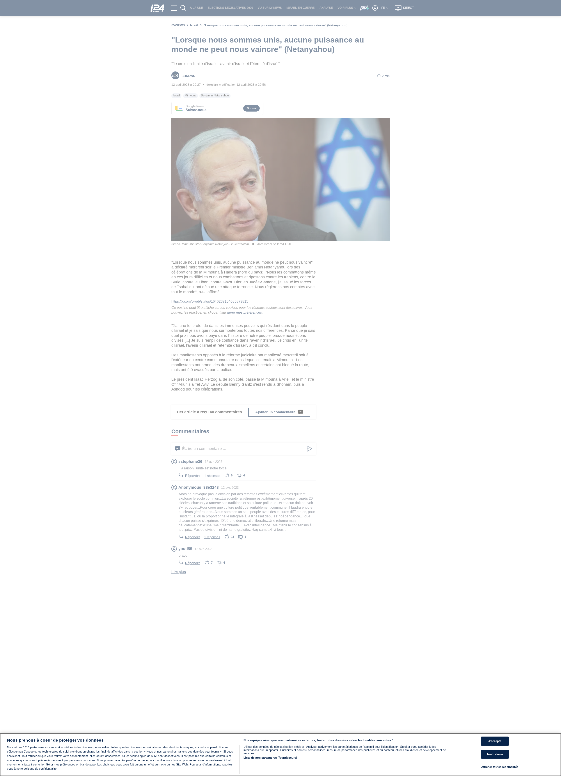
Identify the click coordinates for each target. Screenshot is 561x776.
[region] (280, 754)
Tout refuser (495, 754)
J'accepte (494, 741)
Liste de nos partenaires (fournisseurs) (270, 757)
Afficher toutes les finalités (499, 767)
